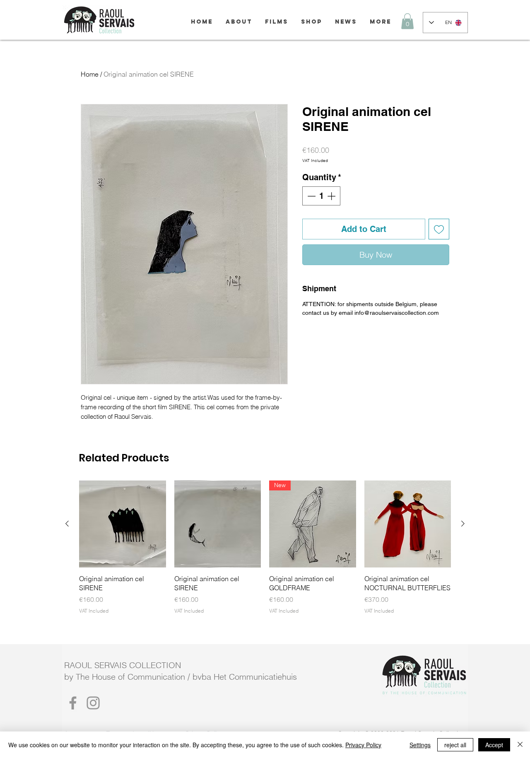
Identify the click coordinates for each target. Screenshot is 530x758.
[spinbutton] (321, 196)
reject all (455, 745)
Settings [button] (420, 745)
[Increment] (332, 196)
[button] (407, 21)
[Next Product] (463, 524)
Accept (494, 745)
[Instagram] (93, 703)
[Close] (520, 744)
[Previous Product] (67, 524)
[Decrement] (311, 196)
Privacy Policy (363, 745)
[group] (265, 547)
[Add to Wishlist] (439, 229)
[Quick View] (122, 523)
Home (90, 74)
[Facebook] (73, 703)
